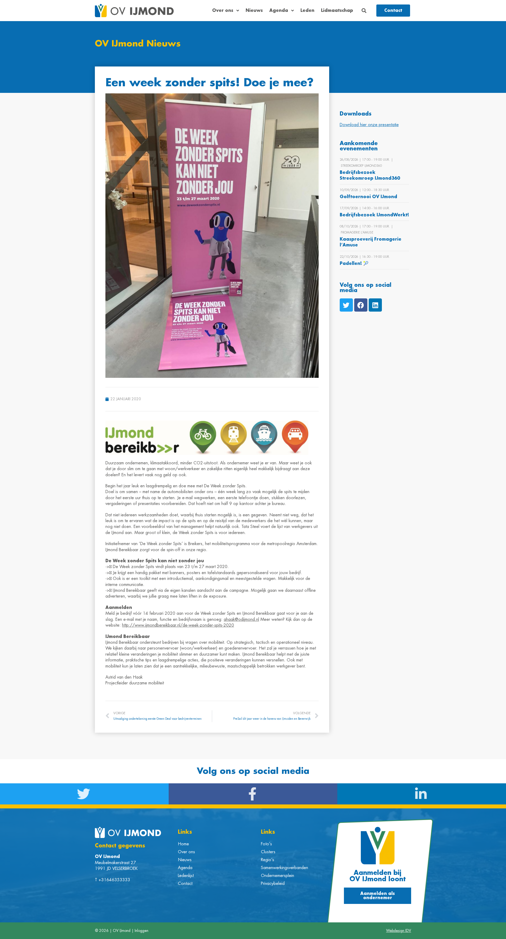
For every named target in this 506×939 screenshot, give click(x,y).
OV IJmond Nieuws (138, 44)
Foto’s (266, 844)
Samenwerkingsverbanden (284, 868)
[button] (364, 10)
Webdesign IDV (398, 930)
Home (183, 844)
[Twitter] (346, 305)
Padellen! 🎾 (354, 263)
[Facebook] (360, 305)
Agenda (278, 10)
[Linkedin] (375, 305)
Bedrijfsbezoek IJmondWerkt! (374, 215)
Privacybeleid (273, 883)
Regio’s (267, 860)
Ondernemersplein (277, 876)
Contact (185, 883)
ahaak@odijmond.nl (241, 619)
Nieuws (254, 10)
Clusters (268, 852)
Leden (307, 10)
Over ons (222, 10)
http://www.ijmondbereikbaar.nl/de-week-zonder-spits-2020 (178, 625)
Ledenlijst (186, 876)
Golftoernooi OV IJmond (368, 197)
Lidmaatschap (337, 10)
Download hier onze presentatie (369, 125)
